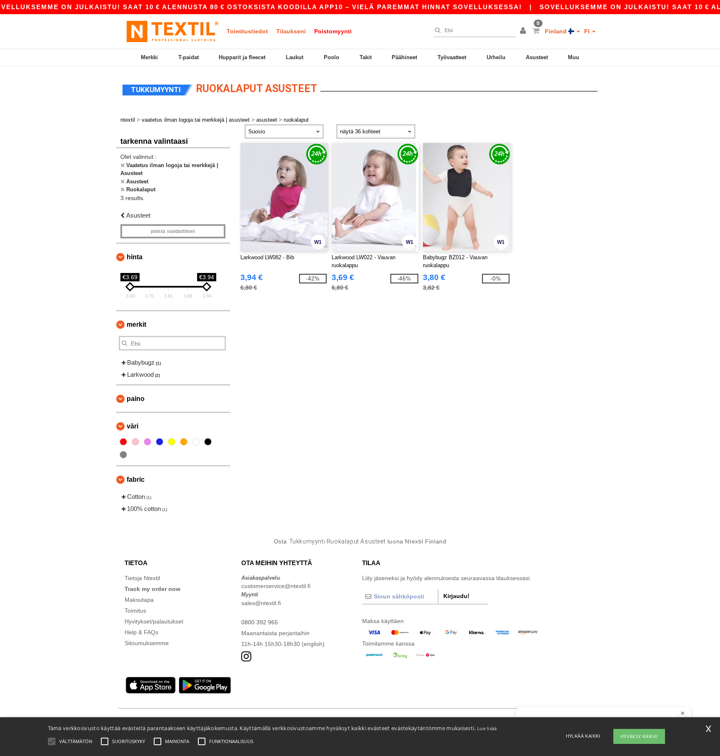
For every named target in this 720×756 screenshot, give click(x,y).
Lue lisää (487, 728)
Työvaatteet (452, 57)
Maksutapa (139, 599)
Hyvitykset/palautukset (154, 621)
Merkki (149, 57)
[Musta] (208, 442)
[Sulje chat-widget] (682, 713)
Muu (573, 57)
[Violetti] (147, 442)
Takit (366, 57)
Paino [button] (136, 398)
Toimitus (135, 610)
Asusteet (537, 57)
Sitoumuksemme (147, 643)
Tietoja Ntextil (142, 578)
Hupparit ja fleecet (242, 57)
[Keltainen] (171, 442)
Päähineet (404, 57)
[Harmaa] (123, 454)
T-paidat (188, 57)
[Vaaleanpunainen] (135, 442)
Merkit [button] (136, 324)
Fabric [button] (136, 479)
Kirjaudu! (456, 596)
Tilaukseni (291, 31)
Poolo (331, 57)
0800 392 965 (259, 622)
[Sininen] (159, 442)
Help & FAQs (141, 632)
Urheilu (496, 57)
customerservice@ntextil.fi (275, 586)
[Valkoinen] (196, 442)
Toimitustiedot (247, 31)
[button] (524, 31)
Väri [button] (132, 426)
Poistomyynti (333, 31)
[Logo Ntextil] (172, 31)
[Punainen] (123, 442)
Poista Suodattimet (173, 231)
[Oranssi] (184, 442)
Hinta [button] (134, 256)
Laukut (294, 57)
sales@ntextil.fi (261, 603)
